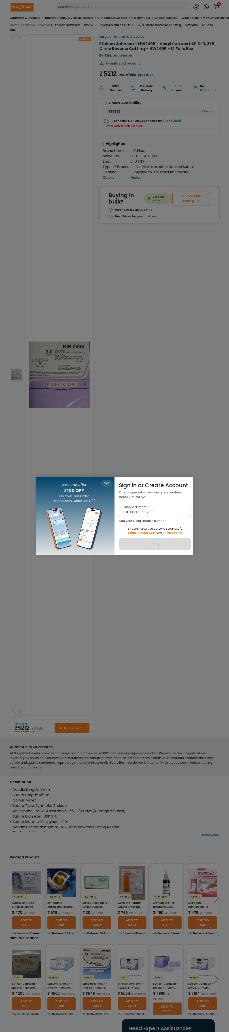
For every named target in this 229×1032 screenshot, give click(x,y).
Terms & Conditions (141, 533)
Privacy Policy (172, 533)
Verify (155, 544)
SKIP (106, 483)
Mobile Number (135, 507)
